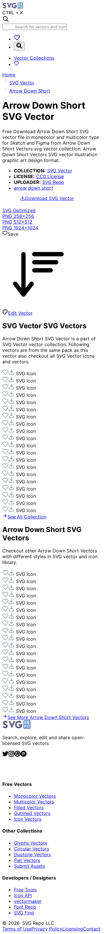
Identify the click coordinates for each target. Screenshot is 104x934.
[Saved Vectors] (17, 39)
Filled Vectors (29, 807)
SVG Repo (53, 182)
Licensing (72, 929)
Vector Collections (34, 58)
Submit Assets (29, 866)
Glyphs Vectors (30, 843)
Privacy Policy (46, 929)
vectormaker (28, 901)
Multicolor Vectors (34, 802)
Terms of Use (16, 929)
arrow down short (33, 188)
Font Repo (25, 907)
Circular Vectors (31, 849)
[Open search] (19, 46)
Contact (92, 929)
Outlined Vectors (32, 813)
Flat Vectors (27, 860)
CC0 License (50, 176)
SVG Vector (59, 170)
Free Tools (25, 890)
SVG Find (24, 913)
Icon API (23, 895)
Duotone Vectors (32, 854)
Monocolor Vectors (35, 796)
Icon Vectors (27, 819)
